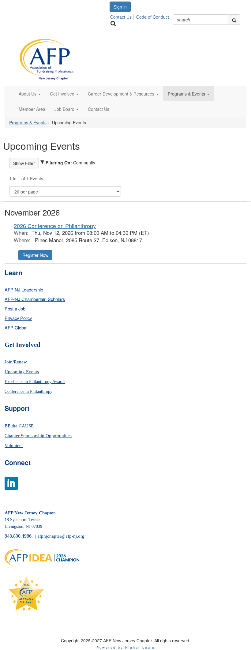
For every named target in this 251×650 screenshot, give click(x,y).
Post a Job (15, 308)
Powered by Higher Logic (125, 647)
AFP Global (16, 327)
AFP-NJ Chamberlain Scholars (35, 299)
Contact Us (121, 17)
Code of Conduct (152, 17)
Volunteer (14, 445)
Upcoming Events (22, 371)
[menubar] (141, 16)
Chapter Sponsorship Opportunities (38, 435)
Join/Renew (16, 361)
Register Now (35, 255)
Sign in (120, 7)
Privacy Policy (18, 318)
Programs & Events (28, 122)
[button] (29, 93)
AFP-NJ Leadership (24, 289)
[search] (234, 19)
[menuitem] (123, 16)
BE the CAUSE (19, 425)
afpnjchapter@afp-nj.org (60, 536)
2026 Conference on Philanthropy (55, 226)
